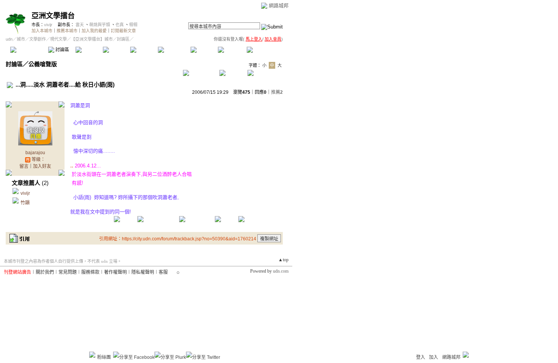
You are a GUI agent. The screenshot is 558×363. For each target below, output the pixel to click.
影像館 (143, 49)
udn (9, 39)
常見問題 (67, 272)
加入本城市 (42, 30)
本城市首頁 (28, 49)
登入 (420, 357)
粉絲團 (104, 357)
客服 (163, 272)
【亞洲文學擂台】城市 (92, 39)
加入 (433, 357)
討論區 (61, 49)
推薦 (277, 92)
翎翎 (133, 24)
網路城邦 (278, 5)
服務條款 (90, 272)
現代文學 (58, 39)
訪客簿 (231, 49)
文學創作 (37, 39)
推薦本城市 (67, 30)
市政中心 (265, 49)
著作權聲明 (115, 272)
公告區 (204, 49)
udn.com (280, 271)
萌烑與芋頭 (99, 24)
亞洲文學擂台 (53, 16)
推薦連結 (173, 49)
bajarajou (35, 152)
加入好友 (42, 166)
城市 (21, 39)
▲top (283, 259)
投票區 (116, 49)
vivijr (48, 24)
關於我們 (45, 272)
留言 (23, 166)
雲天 (80, 24)
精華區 (89, 49)
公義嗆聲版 (42, 64)
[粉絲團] (92, 355)
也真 (119, 24)
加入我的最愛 (94, 30)
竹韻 (25, 202)
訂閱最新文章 (123, 30)
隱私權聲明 (142, 272)
